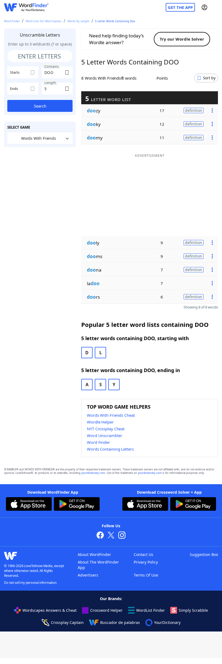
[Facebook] (100, 536)
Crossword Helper (106, 610)
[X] (111, 536)
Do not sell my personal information (30, 582)
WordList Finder (150, 610)
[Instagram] (121, 536)
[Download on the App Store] (29, 504)
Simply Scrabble (193, 610)
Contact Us (143, 554)
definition (193, 110)
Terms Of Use (146, 575)
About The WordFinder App (98, 564)
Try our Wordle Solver (182, 39)
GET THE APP (180, 7)
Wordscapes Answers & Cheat (49, 610)
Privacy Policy (146, 562)
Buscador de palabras (120, 622)
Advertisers (88, 575)
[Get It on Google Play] (77, 504)
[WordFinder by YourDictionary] (26, 7)
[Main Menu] (216, 7)
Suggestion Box (204, 554)
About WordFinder (94, 554)
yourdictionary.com (93, 473)
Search (40, 106)
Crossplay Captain (67, 622)
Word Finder (12, 21)
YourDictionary (167, 622)
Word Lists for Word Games (43, 21)
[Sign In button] (204, 7)
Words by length (78, 21)
